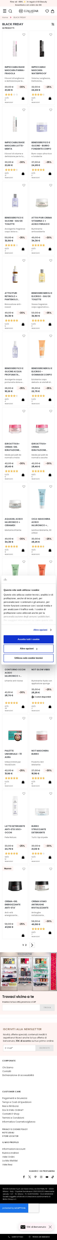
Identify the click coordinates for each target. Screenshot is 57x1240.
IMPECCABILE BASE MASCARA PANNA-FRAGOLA (15, 70)
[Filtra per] (53, 24)
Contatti (6, 1071)
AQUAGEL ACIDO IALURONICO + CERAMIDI (14, 522)
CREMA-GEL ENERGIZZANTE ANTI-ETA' (12, 904)
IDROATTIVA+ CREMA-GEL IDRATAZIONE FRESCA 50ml (12, 447)
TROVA (47, 1007)
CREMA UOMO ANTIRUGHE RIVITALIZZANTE (39, 904)
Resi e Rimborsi (10, 1106)
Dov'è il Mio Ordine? (12, 1110)
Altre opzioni (40, 630)
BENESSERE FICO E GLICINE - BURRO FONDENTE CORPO (41, 145)
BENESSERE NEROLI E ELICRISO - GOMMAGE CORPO (41, 371)
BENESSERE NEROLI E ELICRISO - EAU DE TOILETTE (41, 296)
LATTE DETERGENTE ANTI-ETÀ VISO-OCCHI (15, 829)
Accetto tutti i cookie (29, 639)
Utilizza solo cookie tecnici (28, 658)
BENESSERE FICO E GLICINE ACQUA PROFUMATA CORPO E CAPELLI (14, 371)
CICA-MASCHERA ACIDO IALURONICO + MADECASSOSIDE (40, 522)
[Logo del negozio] (28, 11)
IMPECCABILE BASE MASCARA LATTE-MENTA (14, 145)
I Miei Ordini (8, 1156)
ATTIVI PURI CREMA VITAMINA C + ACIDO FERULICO (41, 221)
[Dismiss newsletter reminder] (51, 1227)
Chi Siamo (7, 1067)
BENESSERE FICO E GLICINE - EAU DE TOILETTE (14, 221)
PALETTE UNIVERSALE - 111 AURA (13, 754)
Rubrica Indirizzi (10, 1152)
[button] (24, 34)
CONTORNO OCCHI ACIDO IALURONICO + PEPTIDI (15, 673)
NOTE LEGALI (8, 1132)
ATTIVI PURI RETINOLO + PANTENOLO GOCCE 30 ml (12, 296)
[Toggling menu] (4, 11)
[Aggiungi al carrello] (23, 98)
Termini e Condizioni (13, 1117)
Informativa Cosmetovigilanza (18, 1121)
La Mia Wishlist (10, 1160)
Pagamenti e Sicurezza (14, 1098)
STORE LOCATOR (10, 1136)
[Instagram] (41, 1177)
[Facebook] (24, 1177)
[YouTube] (47, 1177)
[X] (30, 1177)
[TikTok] (53, 1177)
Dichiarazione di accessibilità (18, 1075)
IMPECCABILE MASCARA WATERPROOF (39, 70)
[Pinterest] (35, 1177)
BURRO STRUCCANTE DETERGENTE (38, 829)
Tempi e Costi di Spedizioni (16, 1102)
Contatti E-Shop (10, 1113)
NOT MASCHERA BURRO (40, 752)
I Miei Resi (7, 1164)
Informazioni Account (13, 1148)
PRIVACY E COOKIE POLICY (15, 1129)
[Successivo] (32, 945)
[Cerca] (10, 11)
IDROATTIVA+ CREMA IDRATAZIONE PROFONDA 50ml (40, 447)
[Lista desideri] (47, 11)
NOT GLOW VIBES (40, 669)
